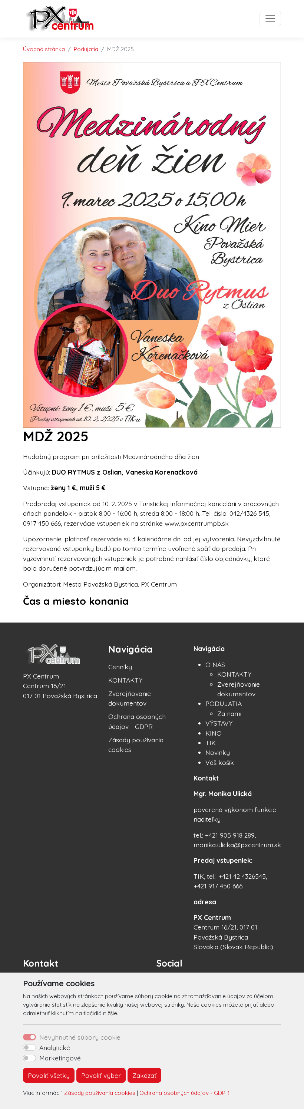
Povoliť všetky (49, 1075)
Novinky (217, 752)
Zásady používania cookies (99, 1092)
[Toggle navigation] (270, 18)
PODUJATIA (223, 703)
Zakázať (144, 1075)
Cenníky (120, 667)
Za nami (229, 713)
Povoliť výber (101, 1075)
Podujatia (86, 49)
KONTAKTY (125, 680)
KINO (213, 733)
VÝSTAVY (218, 723)
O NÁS (215, 664)
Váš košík (219, 762)
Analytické (54, 1047)
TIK (210, 743)
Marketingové (60, 1058)
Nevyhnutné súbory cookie (79, 1037)
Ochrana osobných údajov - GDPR (184, 1092)
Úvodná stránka (44, 49)
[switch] (29, 1047)
